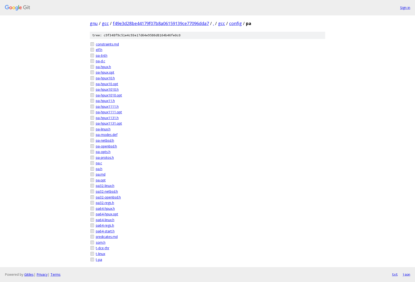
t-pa (99, 259)
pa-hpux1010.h (107, 89)
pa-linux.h (103, 129)
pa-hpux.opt (105, 72)
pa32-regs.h (105, 202)
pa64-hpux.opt (107, 214)
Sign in (405, 7)
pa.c (99, 163)
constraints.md (107, 44)
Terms (55, 274)
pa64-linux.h (105, 220)
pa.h (99, 169)
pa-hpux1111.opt (109, 112)
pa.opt (101, 180)
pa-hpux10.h (105, 78)
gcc (105, 23)
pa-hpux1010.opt (109, 95)
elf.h (99, 49)
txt (395, 274)
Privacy (42, 274)
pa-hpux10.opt (107, 84)
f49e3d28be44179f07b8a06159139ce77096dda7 (161, 23)
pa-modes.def (106, 134)
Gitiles (29, 274)
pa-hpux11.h (105, 100)
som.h (100, 242)
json (406, 274)
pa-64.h (101, 55)
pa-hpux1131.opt (109, 123)
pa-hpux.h (103, 66)
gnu (94, 23)
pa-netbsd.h (105, 140)
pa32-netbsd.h (107, 191)
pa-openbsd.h (106, 146)
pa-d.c (100, 61)
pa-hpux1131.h (107, 117)
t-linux (100, 253)
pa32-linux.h (105, 185)
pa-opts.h (103, 151)
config (235, 23)
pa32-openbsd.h (108, 197)
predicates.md (107, 236)
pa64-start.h (105, 231)
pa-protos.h (105, 157)
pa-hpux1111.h (107, 106)
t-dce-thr (102, 248)
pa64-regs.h (105, 225)
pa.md (100, 174)
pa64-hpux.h (105, 208)
